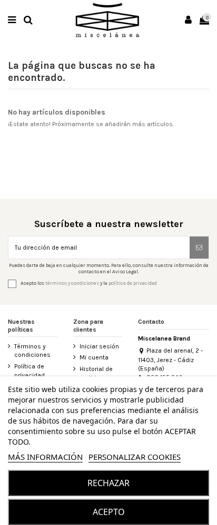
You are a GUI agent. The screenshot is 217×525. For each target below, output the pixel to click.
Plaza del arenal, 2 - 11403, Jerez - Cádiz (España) (170, 359)
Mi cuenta (94, 357)
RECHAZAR (108, 483)
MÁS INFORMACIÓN (45, 456)
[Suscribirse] (199, 247)
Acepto (109, 512)
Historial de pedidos (96, 373)
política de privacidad (132, 283)
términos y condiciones (72, 283)
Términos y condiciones (32, 351)
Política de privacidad (29, 371)
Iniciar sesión (99, 346)
